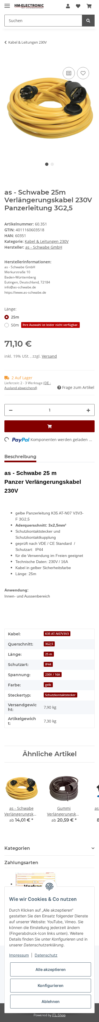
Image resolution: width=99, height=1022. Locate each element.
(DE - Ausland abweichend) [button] (27, 385)
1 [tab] (46, 164)
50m (44, 325)
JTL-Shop (58, 1015)
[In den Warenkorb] (8, 60)
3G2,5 (49, 644)
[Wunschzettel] (78, 6)
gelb (48, 685)
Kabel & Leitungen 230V (46, 241)
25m (15, 317)
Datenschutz (46, 955)
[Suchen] (88, 20)
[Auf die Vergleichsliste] (69, 73)
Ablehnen (51, 1001)
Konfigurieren (51, 985)
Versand (49, 356)
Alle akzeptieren (50, 969)
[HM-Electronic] (29, 6)
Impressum (19, 955)
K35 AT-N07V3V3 (57, 634)
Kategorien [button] (17, 848)
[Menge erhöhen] (88, 410)
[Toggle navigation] (7, 3)
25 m (48, 654)
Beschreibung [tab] (20, 456)
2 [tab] (52, 164)
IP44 (48, 664)
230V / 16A (52, 674)
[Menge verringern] (11, 410)
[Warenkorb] (89, 6)
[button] (68, 6)
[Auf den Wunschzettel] (83, 73)
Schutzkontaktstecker (60, 695)
